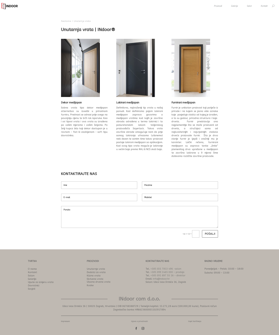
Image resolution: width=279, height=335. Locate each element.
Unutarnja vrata (82, 21)
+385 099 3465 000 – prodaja (167, 272)
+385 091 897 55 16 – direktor (167, 275)
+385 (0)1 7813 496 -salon (165, 268)
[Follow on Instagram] (143, 328)
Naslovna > (67, 21)
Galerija (234, 6)
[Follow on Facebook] (136, 328)
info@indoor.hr (161, 278)
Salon (249, 6)
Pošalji (210, 233)
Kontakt (264, 6)
